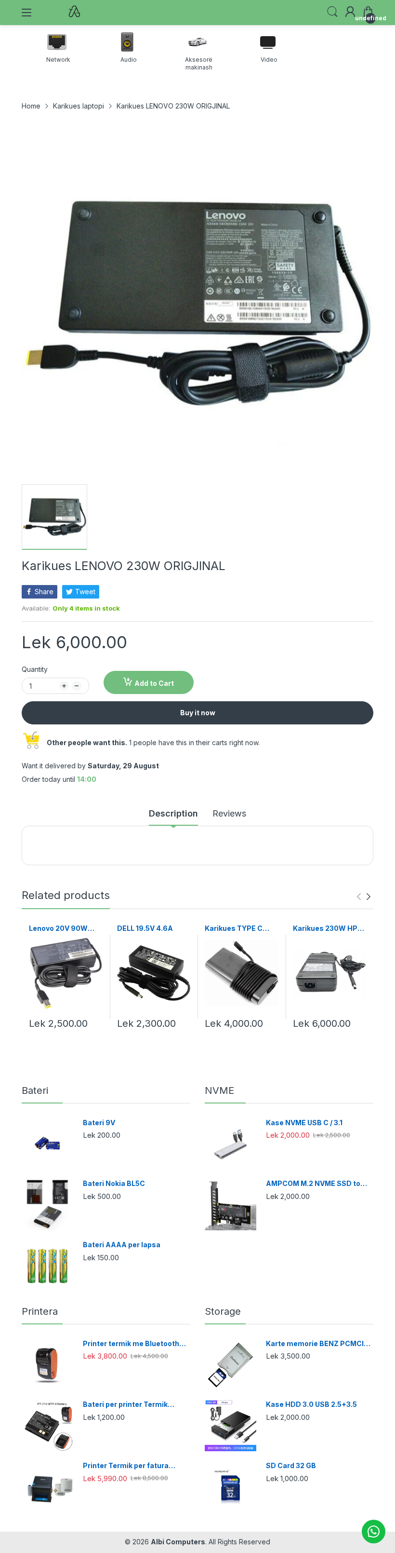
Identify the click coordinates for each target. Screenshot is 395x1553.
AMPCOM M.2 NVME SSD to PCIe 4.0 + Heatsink (313, 1183)
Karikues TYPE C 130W (234, 928)
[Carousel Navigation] (363, 896)
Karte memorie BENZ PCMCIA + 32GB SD (317, 1344)
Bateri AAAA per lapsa (121, 1244)
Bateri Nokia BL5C (114, 1183)
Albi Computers (178, 1542)
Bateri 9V (99, 1122)
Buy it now (197, 712)
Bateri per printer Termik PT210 (125, 1404)
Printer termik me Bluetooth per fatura (131, 1344)
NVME (219, 1090)
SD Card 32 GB (291, 1465)
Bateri (35, 1090)
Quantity (35, 669)
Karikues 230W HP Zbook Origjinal (325, 928)
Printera (40, 1311)
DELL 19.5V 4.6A (145, 928)
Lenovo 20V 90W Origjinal (58, 928)
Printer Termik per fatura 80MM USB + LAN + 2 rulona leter (131, 1466)
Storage (223, 1311)
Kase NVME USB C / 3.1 (304, 1122)
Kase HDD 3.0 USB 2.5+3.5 (311, 1404)
